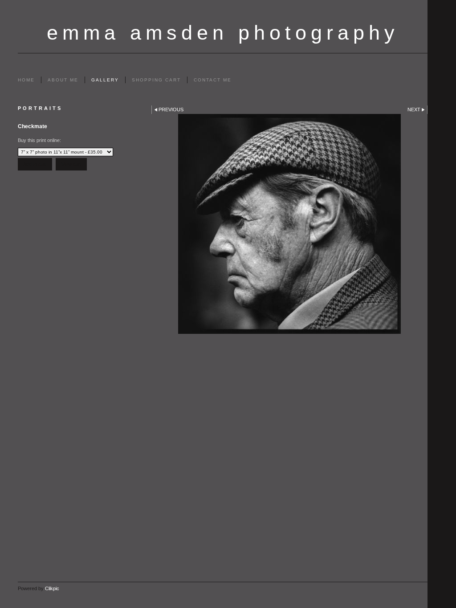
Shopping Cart (156, 79)
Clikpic (52, 588)
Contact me (213, 79)
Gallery (105, 79)
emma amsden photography (223, 32)
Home (26, 79)
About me (63, 79)
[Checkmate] (289, 224)
